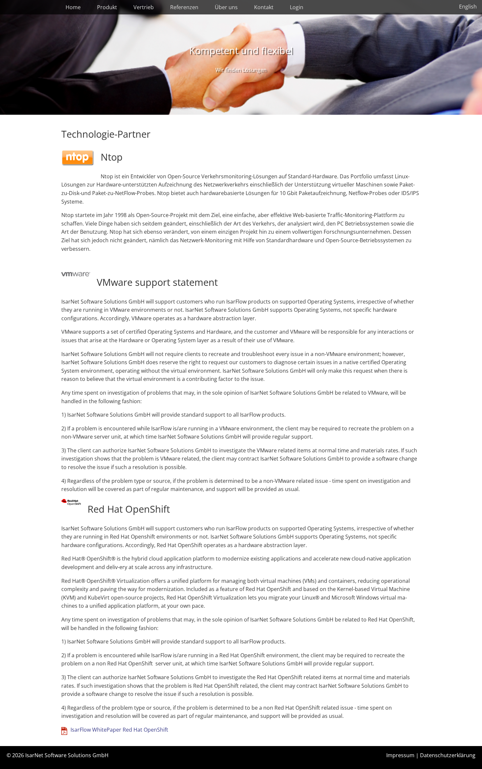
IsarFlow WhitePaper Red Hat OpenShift (119, 729)
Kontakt (263, 7)
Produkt (107, 7)
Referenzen (184, 7)
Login (296, 7)
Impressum (400, 755)
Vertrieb (143, 7)
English (468, 6)
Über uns (226, 7)
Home (73, 7)
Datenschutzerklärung (447, 755)
